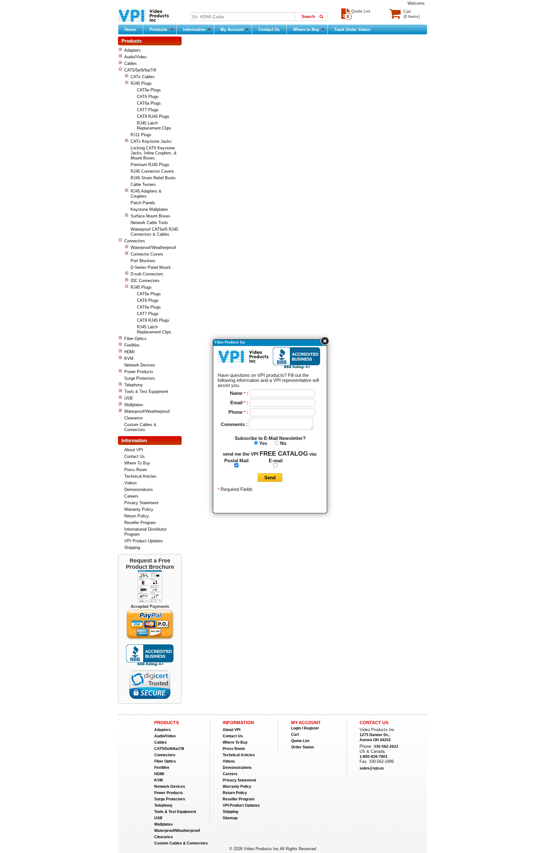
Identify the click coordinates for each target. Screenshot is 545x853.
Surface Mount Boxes (150, 216)
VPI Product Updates (143, 541)
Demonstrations (138, 489)
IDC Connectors (145, 280)
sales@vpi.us (372, 768)
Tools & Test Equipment (146, 391)
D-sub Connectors (147, 274)
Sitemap (230, 818)
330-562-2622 (386, 746)
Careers (131, 496)
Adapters (132, 50)
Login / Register (305, 728)
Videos (130, 483)
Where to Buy (306, 29)
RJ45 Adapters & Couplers (146, 194)
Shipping (132, 547)
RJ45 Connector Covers (152, 171)
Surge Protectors (139, 378)
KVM (128, 358)
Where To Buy (137, 463)
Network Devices (139, 365)
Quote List (300, 741)
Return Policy (136, 516)
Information (195, 29)
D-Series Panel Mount (151, 267)
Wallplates (133, 404)
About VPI (133, 449)
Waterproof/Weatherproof (153, 247)
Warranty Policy (138, 509)
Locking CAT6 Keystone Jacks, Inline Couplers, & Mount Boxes (154, 153)
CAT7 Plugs (148, 109)
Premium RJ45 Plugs (150, 164)
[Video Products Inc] (143, 16)
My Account (232, 29)
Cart (295, 734)
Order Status (302, 747)
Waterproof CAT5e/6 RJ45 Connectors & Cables (154, 232)
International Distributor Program (145, 532)
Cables (130, 63)
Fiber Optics (135, 338)
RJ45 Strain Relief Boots (153, 178)
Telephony (133, 385)
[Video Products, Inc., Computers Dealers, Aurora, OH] (149, 655)
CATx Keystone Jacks (151, 141)
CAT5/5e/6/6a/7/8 (140, 70)
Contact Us (268, 29)
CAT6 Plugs (148, 96)
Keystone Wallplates (149, 209)
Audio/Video (135, 57)
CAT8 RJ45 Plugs (153, 116)
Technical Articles (140, 476)
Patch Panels (143, 202)
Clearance (133, 418)
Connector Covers (147, 254)
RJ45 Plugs (141, 83)
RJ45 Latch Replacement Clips (154, 125)
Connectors (134, 241)
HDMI (129, 351)
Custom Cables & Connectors (140, 427)
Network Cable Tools (149, 222)
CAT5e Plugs (149, 90)
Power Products (138, 371)
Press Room (135, 469)
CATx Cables (143, 76)
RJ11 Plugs (141, 134)
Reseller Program (140, 522)
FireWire (131, 345)
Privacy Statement (141, 502)
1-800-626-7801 (374, 756)
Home (130, 29)
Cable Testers (143, 184)
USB (128, 398)
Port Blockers (143, 260)
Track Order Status (352, 29)
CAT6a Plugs (149, 103)
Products (158, 29)
